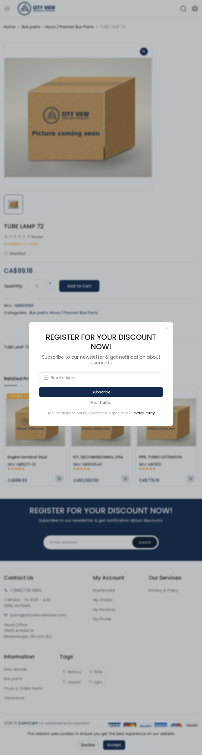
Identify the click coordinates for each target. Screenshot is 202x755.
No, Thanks (101, 402)
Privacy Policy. (143, 413)
